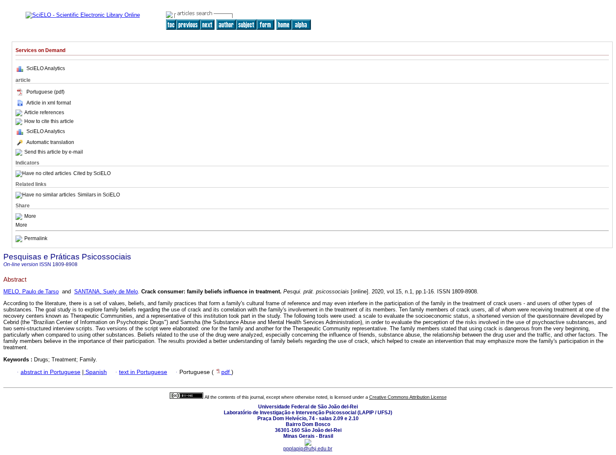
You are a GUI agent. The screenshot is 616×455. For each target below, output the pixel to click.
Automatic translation (50, 142)
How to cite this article (49, 121)
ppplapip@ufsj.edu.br (307, 449)
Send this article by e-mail (53, 152)
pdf (226, 372)
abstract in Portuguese (50, 372)
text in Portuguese (143, 372)
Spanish (95, 372)
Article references (44, 112)
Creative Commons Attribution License (408, 397)
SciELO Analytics (45, 68)
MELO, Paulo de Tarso (31, 291)
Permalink (35, 238)
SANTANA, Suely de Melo (106, 291)
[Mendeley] (20, 216)
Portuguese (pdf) (45, 92)
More (30, 216)
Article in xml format (48, 103)
